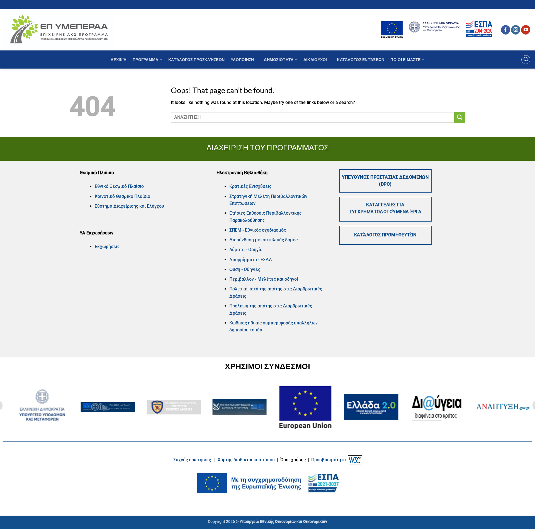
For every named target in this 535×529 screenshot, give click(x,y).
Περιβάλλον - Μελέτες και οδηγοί (263, 279)
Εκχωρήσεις (107, 246)
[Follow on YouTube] (525, 30)
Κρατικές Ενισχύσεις (250, 186)
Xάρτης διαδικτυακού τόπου (247, 459)
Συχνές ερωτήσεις (192, 459)
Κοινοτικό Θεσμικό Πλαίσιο (122, 196)
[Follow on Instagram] (515, 30)
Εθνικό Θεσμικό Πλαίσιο (119, 186)
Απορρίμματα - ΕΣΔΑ (250, 259)
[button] (525, 59)
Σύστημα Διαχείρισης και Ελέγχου (129, 206)
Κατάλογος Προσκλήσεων (196, 59)
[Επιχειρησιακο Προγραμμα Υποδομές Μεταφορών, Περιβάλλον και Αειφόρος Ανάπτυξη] (59, 29)
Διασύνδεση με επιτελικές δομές (263, 239)
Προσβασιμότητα (328, 459)
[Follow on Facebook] (505, 30)
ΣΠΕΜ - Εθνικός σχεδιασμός (257, 230)
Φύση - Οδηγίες (244, 269)
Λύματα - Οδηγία (245, 249)
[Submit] (459, 117)
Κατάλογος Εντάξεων (360, 59)
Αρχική (119, 59)
